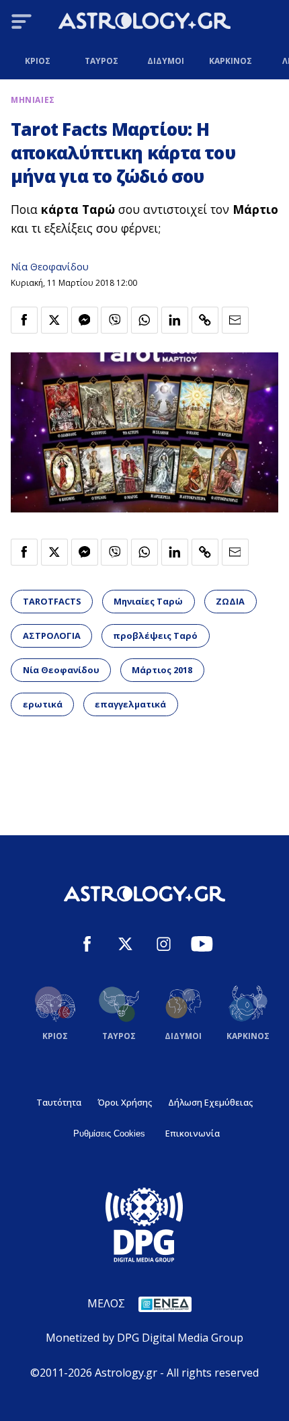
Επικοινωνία (192, 1133)
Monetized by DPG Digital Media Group (144, 1337)
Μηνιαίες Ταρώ (148, 601)
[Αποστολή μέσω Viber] (114, 320)
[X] (125, 946)
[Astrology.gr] (144, 23)
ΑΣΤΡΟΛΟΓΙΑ (52, 635)
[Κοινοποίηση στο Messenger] (84, 320)
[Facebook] (87, 946)
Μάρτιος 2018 (162, 670)
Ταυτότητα (58, 1102)
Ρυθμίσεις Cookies (109, 1133)
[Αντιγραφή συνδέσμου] (205, 320)
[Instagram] (164, 946)
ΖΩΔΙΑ (230, 601)
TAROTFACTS (52, 601)
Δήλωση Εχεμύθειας (210, 1102)
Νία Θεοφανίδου (50, 266)
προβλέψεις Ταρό (155, 635)
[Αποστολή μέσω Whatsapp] (144, 320)
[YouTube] (202, 946)
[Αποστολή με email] (235, 320)
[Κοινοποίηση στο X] (54, 320)
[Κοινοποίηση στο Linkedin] (174, 320)
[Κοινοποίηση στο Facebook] (24, 320)
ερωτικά (43, 704)
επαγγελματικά (130, 704)
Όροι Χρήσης (124, 1102)
